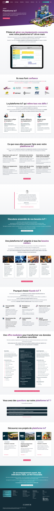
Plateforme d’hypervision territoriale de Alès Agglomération (26, 445)
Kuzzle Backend (15, 495)
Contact (44, 494)
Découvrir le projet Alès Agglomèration (27, 206)
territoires (43, 81)
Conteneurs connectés (9, 443)
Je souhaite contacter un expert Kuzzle (27, 485)
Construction (34, 498)
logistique (21, 82)
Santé (33, 497)
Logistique (34, 495)
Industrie (34, 496)
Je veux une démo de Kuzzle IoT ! (27, 281)
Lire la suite (6, 454)
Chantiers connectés (42, 443)
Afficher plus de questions (27, 416)
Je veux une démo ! (6, 18)
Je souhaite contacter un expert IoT (27, 230)
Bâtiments (34, 494)
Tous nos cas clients (27, 460)
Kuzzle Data (14, 494)
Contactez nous (7, 492)
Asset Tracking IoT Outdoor (26, 495)
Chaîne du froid (25, 494)
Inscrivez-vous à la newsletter (7, 494)
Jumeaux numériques (25, 496)
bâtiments (16, 82)
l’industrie (30, 82)
